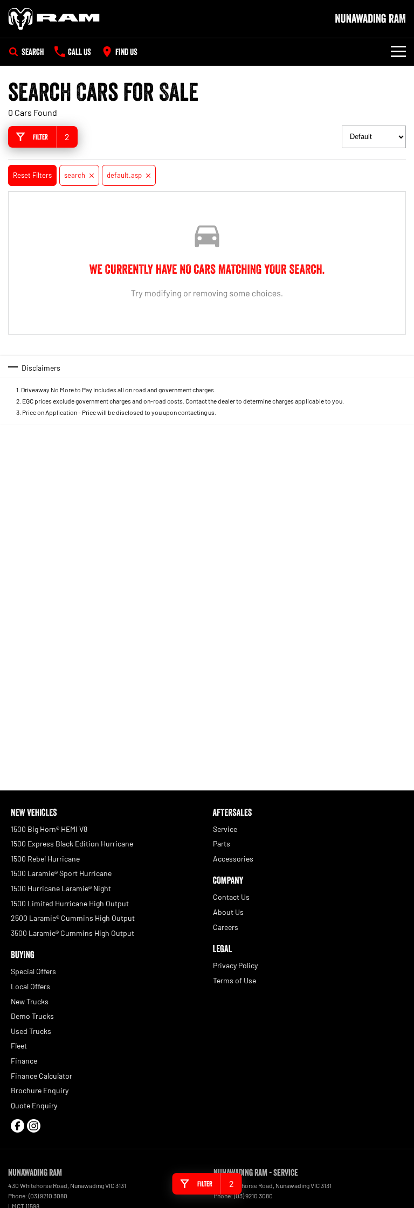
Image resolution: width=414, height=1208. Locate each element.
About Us (228, 912)
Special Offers (33, 971)
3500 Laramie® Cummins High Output (72, 933)
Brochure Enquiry (39, 1090)
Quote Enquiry (34, 1105)
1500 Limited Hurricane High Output (70, 903)
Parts (221, 843)
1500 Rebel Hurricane (45, 858)
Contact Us (231, 896)
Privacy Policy (235, 965)
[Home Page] (54, 19)
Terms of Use (234, 980)
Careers (225, 927)
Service (225, 829)
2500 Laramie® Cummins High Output (73, 917)
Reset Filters (32, 175)
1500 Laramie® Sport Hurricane (61, 873)
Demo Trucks (32, 1015)
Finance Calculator (41, 1075)
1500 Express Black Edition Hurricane (72, 843)
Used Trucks (31, 1031)
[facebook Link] (17, 1126)
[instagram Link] (33, 1126)
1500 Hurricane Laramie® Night (61, 888)
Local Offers (30, 986)
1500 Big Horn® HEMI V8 (49, 829)
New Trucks (30, 1001)
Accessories (233, 858)
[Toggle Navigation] (398, 51)
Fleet (19, 1045)
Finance (24, 1060)
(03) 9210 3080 (48, 1195)
